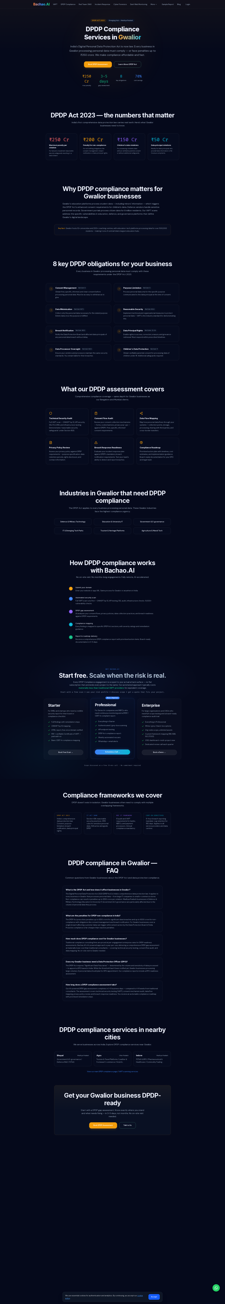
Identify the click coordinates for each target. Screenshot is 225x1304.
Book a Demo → (159, 752)
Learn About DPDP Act (127, 64)
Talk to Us (127, 1125)
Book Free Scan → (65, 752)
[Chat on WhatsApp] (216, 1288)
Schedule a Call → (112, 752)
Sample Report (168, 4)
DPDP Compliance (68, 4)
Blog (179, 4)
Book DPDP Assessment (98, 64)
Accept (154, 1297)
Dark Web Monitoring (138, 4)
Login (188, 4)
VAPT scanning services (128, 1071)
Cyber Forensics (120, 4)
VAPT (55, 4)
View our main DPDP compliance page (102, 1071)
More (153, 4)
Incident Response (102, 4)
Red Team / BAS (85, 4)
